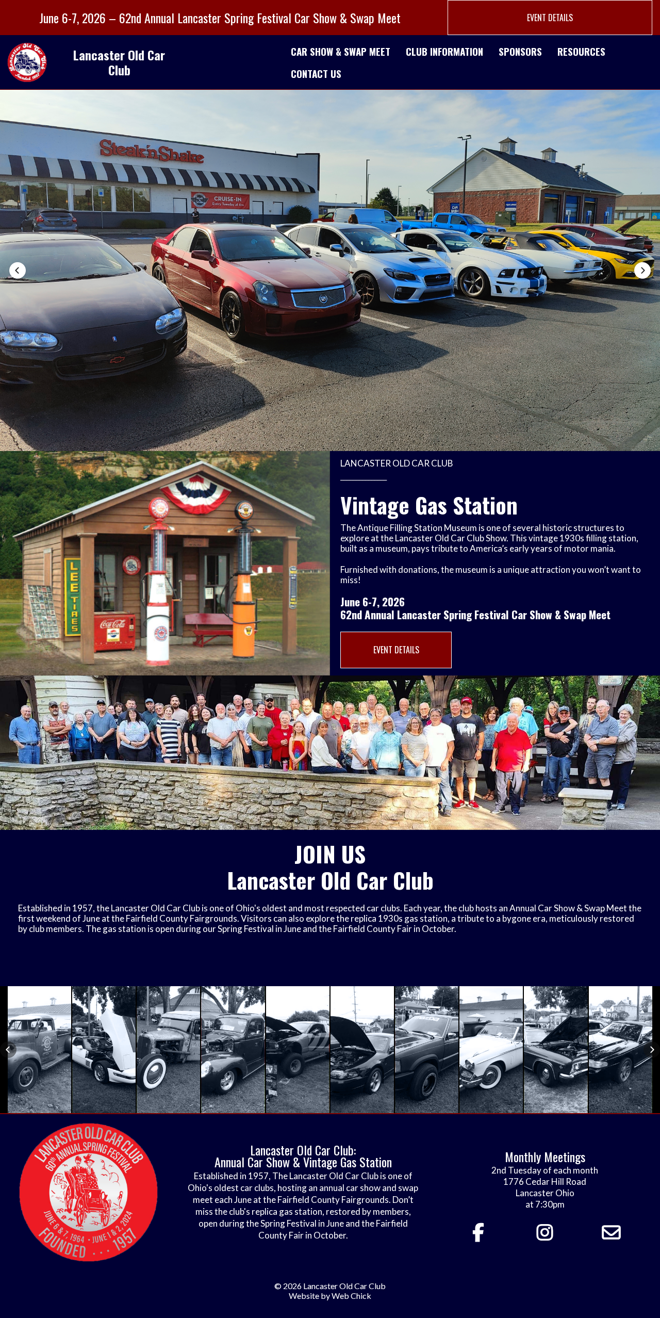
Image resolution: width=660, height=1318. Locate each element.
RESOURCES (581, 51)
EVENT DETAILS (550, 17)
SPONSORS (520, 51)
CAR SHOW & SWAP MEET (340, 51)
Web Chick (351, 1295)
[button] (17, 270)
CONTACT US (316, 73)
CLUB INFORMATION (444, 51)
